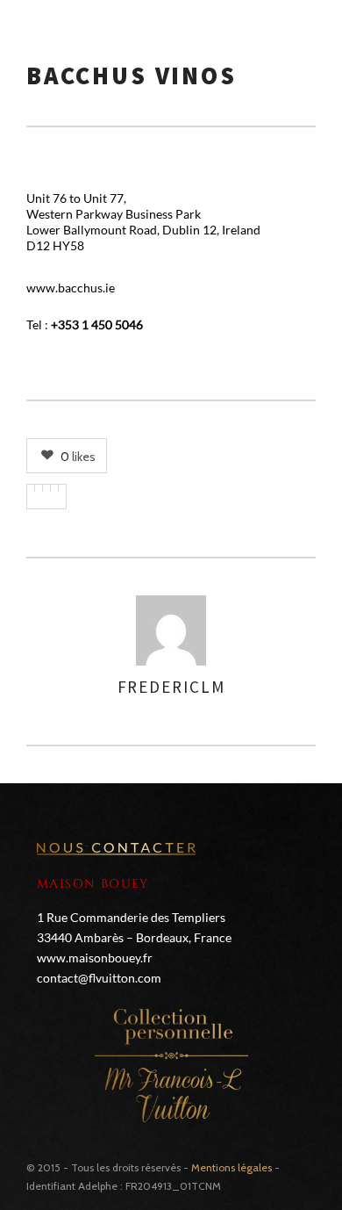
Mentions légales (231, 1167)
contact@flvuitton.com (99, 977)
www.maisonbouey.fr (95, 957)
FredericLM (171, 686)
